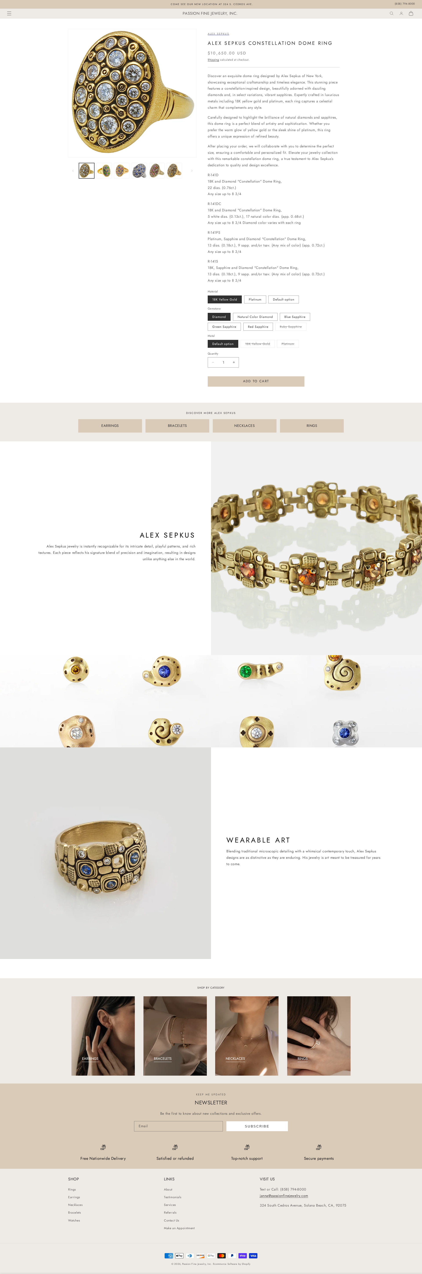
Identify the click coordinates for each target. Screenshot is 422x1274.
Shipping (213, 60)
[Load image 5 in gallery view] (157, 170)
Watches (74, 1220)
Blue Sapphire (295, 317)
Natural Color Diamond (255, 317)
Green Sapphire (224, 326)
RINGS (312, 425)
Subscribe (257, 1126)
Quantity (213, 354)
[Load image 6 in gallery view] (174, 170)
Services (170, 1205)
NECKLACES (244, 425)
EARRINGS (110, 425)
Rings (72, 1189)
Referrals (170, 1212)
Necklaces (75, 1205)
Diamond (219, 317)
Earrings (74, 1197)
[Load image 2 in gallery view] (104, 170)
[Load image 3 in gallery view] (121, 170)
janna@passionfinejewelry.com (284, 1195)
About (168, 1189)
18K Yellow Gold (224, 299)
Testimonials (172, 1197)
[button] (9, 13)
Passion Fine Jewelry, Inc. (197, 1264)
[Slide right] (192, 171)
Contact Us (171, 1220)
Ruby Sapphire (293, 327)
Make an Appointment (179, 1228)
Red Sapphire (258, 326)
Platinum (255, 299)
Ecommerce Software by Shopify (232, 1264)
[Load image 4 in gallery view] (139, 170)
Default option (283, 299)
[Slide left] (73, 171)
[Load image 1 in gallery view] (86, 170)
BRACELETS (177, 425)
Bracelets (74, 1212)
